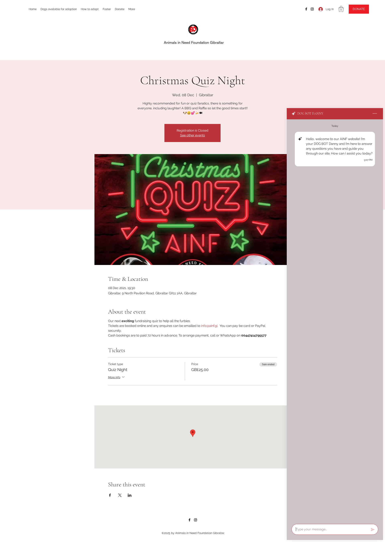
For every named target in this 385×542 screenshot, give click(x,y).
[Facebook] (306, 9)
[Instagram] (312, 9)
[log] (335, 320)
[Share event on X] (120, 495)
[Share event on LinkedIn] (130, 495)
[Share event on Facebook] (110, 495)
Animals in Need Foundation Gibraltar (194, 42)
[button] (341, 9)
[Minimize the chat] (375, 113)
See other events (192, 135)
